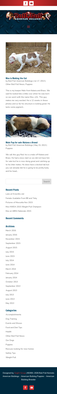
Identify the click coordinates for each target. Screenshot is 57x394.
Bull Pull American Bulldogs (20, 81)
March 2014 (11, 269)
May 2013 (10, 303)
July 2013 (10, 294)
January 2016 (11, 234)
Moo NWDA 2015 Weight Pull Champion (23, 206)
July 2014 (10, 260)
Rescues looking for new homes (20, 349)
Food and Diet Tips (14, 327)
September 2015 (13, 243)
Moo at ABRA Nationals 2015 (18, 211)
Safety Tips (11, 353)
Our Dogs (10, 340)
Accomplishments (13, 314)
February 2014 (12, 273)
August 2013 (11, 290)
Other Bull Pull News (15, 84)
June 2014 (10, 264)
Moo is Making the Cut (16, 78)
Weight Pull (11, 357)
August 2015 (11, 247)
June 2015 (10, 256)
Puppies (29, 84)
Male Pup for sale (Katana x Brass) (22, 142)
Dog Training (11, 319)
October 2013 (12, 281)
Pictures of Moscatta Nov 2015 (19, 202)
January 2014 (11, 277)
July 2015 (10, 252)
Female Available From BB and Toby (21, 198)
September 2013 (13, 286)
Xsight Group (20, 373)
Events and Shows (14, 323)
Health (8, 331)
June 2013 (10, 299)
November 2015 (13, 239)
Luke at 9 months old (15, 194)
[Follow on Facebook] (25, 3)
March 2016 (11, 230)
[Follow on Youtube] (31, 3)
